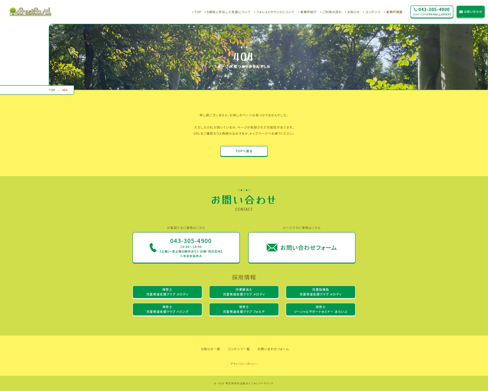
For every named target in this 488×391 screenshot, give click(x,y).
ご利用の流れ (332, 12)
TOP (197, 12)
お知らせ (353, 12)
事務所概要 (394, 12)
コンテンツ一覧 (239, 349)
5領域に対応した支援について (229, 12)
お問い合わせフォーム (273, 349)
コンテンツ (373, 12)
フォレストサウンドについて (275, 12)
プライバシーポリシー (244, 364)
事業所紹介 (308, 12)
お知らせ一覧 (210, 349)
